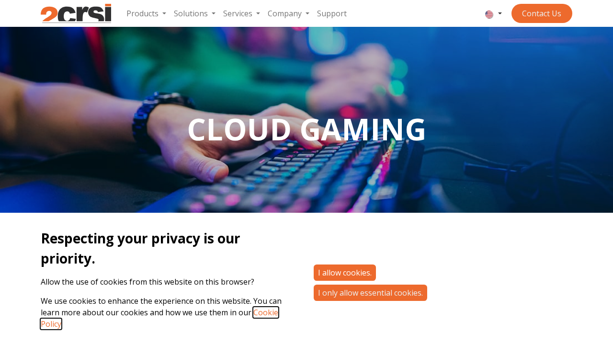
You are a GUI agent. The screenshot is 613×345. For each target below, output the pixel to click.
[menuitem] (146, 13)
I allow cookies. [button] (345, 272)
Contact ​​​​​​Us (541, 13)
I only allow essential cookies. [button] (370, 293)
